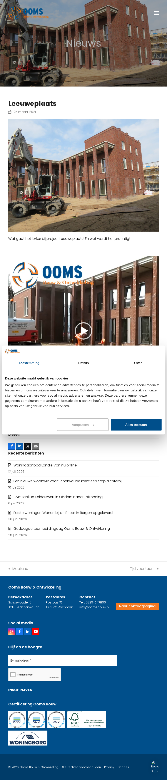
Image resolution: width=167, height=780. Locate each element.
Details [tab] (83, 363)
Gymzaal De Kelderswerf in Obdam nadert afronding (58, 496)
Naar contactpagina (137, 606)
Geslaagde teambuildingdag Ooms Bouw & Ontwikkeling (61, 528)
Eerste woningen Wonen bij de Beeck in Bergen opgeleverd (63, 512)
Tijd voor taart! (142, 568)
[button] (156, 13)
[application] (83, 331)
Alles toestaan (136, 425)
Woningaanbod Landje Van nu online (45, 465)
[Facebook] (19, 631)
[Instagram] (11, 631)
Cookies (123, 767)
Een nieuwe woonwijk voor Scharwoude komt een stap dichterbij (67, 481)
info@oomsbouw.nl (94, 607)
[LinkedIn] (27, 631)
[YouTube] (35, 631)
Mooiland (18, 568)
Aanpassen (80, 425)
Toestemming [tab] (29, 363)
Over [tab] (138, 363)
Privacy (109, 767)
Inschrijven (20, 689)
